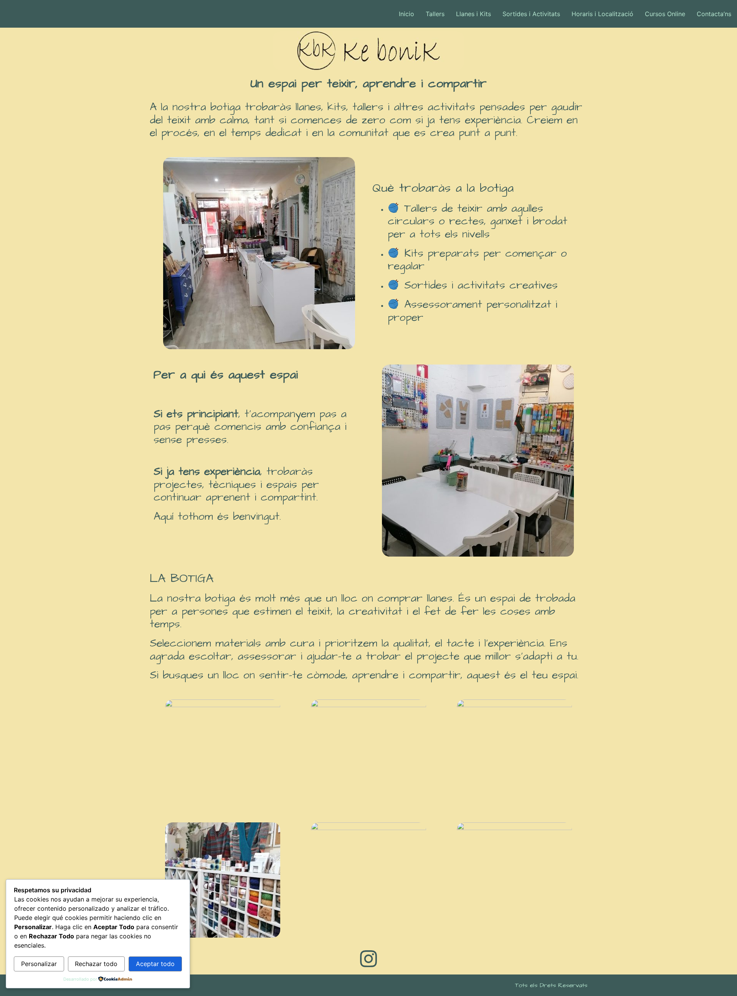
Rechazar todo (96, 964)
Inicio (406, 14)
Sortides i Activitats (531, 14)
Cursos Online (665, 14)
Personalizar (39, 964)
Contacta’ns (714, 14)
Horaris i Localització (602, 14)
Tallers (435, 14)
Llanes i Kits (473, 14)
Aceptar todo (155, 964)
